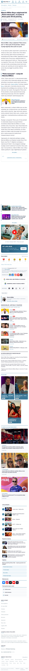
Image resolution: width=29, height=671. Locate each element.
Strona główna (4, 5)
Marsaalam (12, 661)
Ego (18, 663)
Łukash (3, 661)
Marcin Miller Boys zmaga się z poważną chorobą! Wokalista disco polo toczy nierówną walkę (14, 358)
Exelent (12, 659)
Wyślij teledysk (8, 592)
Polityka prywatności (22, 669)
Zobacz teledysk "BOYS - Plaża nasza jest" (15, 241)
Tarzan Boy (7, 659)
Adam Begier (4, 19)
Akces (14, 663)
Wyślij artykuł (7, 589)
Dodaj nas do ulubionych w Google (8, 39)
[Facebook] (13, 275)
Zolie (24, 663)
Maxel (7, 661)
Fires (21, 663)
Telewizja (14, 5)
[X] (17, 582)
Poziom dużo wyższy (7, 566)
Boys (2, 86)
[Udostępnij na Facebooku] (9, 288)
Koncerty (3, 617)
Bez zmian (5, 572)
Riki (7, 665)
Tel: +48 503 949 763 (7, 652)
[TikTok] (21, 275)
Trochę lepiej (6, 569)
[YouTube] (18, 275)
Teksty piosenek (4, 614)
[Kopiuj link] (23, 288)
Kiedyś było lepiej (7, 575)
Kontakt (6, 595)
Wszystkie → (25, 657)
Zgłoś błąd (26, 39)
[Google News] (10, 275)
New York (21, 661)
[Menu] (26, 1)
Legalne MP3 (4, 625)
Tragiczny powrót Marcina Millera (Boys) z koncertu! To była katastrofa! (14, 369)
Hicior (16, 661)
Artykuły (9, 5)
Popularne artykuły (6, 538)
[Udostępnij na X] (19, 288)
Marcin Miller (14, 84)
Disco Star (3, 622)
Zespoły (3, 628)
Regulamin (17, 668)
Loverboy (3, 665)
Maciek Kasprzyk (18, 659)
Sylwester (3, 620)
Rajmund (25, 659)
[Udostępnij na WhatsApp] (16, 288)
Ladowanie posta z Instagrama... (14, 157)
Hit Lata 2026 (4, 606)
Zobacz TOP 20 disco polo (6, 264)
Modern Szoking (5, 663)
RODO (27, 668)
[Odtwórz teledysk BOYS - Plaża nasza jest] (14, 232)
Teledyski (3, 611)
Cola (2, 659)
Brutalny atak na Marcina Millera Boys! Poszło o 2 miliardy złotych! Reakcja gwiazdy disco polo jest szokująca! (13, 361)
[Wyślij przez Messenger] (12, 288)
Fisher (10, 663)
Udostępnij (20, 39)
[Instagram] (15, 275)
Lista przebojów (5, 504)
